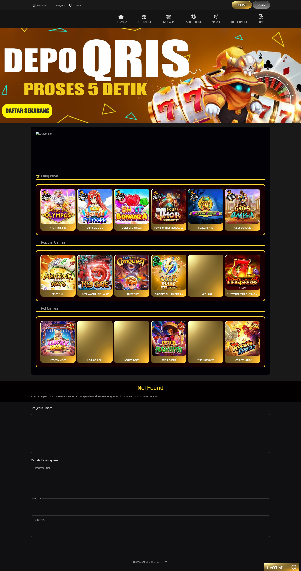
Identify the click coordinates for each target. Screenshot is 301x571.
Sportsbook (194, 22)
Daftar (242, 5)
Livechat (77, 5)
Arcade (216, 22)
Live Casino (169, 22)
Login (261, 5)
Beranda (121, 22)
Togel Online (239, 22)
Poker (262, 22)
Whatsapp (42, 5)
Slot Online (144, 22)
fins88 (142, 562)
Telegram (60, 5)
